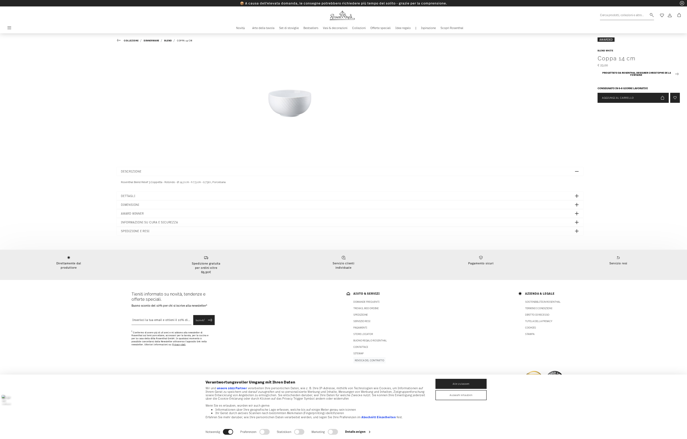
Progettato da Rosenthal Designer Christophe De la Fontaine (636, 74)
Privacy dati (178, 344)
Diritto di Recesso (537, 314)
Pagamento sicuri (481, 263)
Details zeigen (355, 432)
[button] (239, 28)
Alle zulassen (461, 383)
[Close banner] (682, 3)
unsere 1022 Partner (232, 388)
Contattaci (360, 347)
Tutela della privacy (538, 321)
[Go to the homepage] (342, 15)
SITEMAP (358, 353)
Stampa (529, 334)
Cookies (530, 327)
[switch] (264, 432)
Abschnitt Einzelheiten (378, 417)
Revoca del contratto (369, 360)
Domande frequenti (366, 301)
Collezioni (131, 40)
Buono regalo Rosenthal (370, 340)
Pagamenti (360, 327)
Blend (168, 40)
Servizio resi (618, 263)
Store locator (363, 334)
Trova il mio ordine (366, 308)
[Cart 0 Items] (678, 15)
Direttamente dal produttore (68, 265)
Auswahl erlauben (461, 395)
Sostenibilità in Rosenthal (543, 301)
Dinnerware (151, 40)
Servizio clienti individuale (343, 265)
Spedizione (360, 314)
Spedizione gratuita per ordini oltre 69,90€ (206, 268)
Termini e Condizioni (538, 308)
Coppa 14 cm (184, 40)
